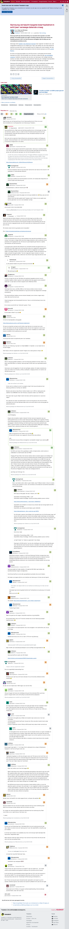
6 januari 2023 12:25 (10, 683)
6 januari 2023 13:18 (24, 412)
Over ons (34, 918)
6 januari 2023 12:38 (19, 690)
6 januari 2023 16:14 (19, 286)
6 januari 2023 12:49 (19, 236)
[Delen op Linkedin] (13, 74)
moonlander (9, 801)
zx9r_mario (7, 894)
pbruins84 (8, 117)
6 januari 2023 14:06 (19, 310)
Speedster (12, 752)
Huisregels (29, 920)
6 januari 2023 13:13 (20, 613)
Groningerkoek (14, 165)
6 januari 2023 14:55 (23, 431)
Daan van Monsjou (22, 30)
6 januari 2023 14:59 (23, 605)
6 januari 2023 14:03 (20, 185)
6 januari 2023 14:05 (23, 553)
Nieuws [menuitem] (13, 1)
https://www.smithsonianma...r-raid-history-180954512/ (27, 501)
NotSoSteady (13, 259)
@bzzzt (13, 715)
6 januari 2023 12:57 (20, 641)
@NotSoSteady (14, 268)
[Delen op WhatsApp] (18, 74)
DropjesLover (11, 274)
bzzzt (11, 701)
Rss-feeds (56, 922)
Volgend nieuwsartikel (47, 78)
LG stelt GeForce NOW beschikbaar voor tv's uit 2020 (25, 905)
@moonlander (11, 824)
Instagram (56, 920)
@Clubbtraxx (14, 859)
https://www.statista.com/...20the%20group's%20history (19, 162)
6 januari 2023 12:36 (19, 204)
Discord (55, 924)
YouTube (56, 918)
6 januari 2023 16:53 (23, 847)
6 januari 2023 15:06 (19, 824)
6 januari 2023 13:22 (24, 598)
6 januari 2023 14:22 (22, 766)
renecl (9, 285)
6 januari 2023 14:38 (22, 674)
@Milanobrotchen (15, 412)
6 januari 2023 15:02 (21, 634)
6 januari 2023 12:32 (21, 216)
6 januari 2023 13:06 (20, 380)
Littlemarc (8, 316)
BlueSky (56, 916)
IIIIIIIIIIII (11, 145)
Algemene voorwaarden (32, 922)
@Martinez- (10, 359)
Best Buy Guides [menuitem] (25, 1)
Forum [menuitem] (50, 1)
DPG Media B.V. (18, 917)
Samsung (21, 105)
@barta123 (12, 886)
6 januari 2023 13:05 (21, 652)
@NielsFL (15, 582)
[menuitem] (61, 1)
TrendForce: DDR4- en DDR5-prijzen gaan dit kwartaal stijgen (51, 91)
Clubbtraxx (12, 846)
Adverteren (29, 916)
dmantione (10, 126)
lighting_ (8, 334)
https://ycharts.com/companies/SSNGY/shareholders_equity (22, 658)
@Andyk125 (12, 261)
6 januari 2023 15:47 (30, 491)
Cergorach (9, 214)
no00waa (10, 743)
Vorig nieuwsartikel (16, 78)
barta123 (10, 864)
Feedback (17, 33)
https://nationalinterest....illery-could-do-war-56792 (26, 511)
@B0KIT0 (13, 652)
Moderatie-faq (13, 111)
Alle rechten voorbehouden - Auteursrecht (11, 919)
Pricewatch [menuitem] (35, 1)
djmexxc (8, 794)
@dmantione (12, 146)
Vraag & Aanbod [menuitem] (43, 1)
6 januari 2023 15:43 (20, 703)
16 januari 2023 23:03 (25, 192)
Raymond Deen (13, 183)
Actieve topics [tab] (67, 11)
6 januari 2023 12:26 (10, 317)
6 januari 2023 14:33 (19, 663)
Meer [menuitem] (54, 1)
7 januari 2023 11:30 (19, 866)
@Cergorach (11, 236)
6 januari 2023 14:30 (21, 167)
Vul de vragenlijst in (7, 11)
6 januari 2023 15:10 (27, 448)
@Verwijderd (11, 690)
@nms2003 (12, 703)
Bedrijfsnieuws (13, 105)
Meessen (13, 596)
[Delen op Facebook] (11, 74)
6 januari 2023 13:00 (29, 127)
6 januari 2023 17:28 (21, 729)
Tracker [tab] (67, 6)
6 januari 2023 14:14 (19, 276)
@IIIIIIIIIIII (13, 167)
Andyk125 (10, 234)
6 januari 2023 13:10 (10, 336)
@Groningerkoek (21, 491)
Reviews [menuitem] (18, 1)
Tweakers (3, 917)
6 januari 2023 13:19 (24, 567)
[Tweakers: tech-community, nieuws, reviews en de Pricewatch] (5, 1)
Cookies (28, 926)
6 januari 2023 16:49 (20, 715)
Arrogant (13, 267)
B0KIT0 (11, 640)
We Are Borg (42, 33)
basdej (9, 203)
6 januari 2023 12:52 (10, 803)
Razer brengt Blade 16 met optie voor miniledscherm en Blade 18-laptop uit (31, 903)
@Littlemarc (12, 380)
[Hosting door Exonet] (57, 910)
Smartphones (4, 105)
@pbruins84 (21, 127)
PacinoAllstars (16, 551)
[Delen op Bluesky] (16, 74)
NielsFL (13, 565)
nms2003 (10, 689)
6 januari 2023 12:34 (11, 118)
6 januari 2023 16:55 (22, 859)
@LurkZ (14, 729)
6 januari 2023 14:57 (22, 582)
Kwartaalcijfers (37, 105)
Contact (28, 918)
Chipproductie (28, 105)
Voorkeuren (35, 926)
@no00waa (12, 753)
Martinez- (8, 342)
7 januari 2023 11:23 (23, 268)
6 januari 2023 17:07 (28, 529)
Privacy (28, 924)
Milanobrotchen (13, 378)
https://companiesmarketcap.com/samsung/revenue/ (18, 231)
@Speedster (14, 766)
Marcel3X (10, 308)
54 (31, 33)
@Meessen (15, 605)
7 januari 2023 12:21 (20, 886)
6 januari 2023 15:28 (26, 480)
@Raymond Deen (15, 192)
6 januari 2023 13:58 (20, 146)
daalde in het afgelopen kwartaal (27, 43)
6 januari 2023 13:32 (20, 753)
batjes (12, 174)
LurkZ (12, 714)
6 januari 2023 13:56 (16, 895)
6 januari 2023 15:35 (21, 176)
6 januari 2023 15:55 (20, 261)
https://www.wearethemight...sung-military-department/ (27, 600)
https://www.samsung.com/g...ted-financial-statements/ (16, 323)
